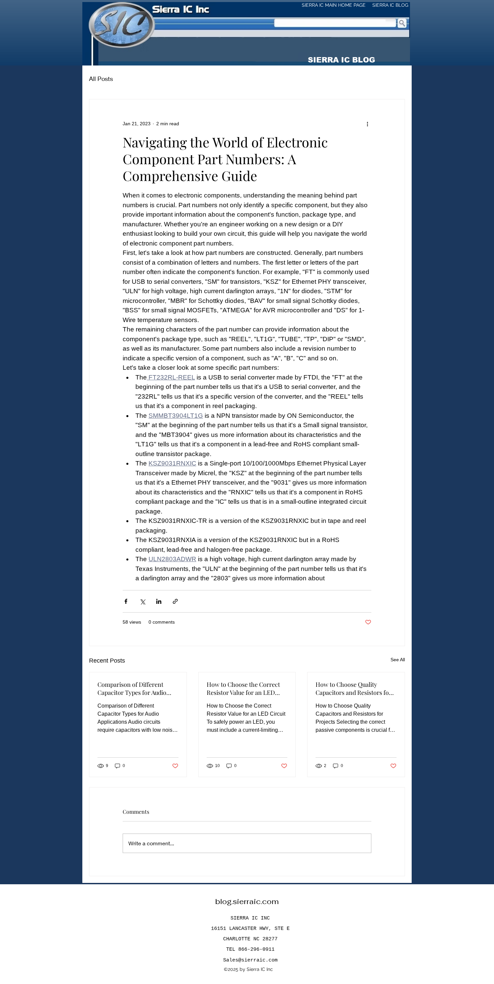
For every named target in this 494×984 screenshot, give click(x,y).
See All (397, 659)
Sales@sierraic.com (250, 960)
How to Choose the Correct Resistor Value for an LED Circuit (243, 688)
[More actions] (367, 124)
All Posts (101, 78)
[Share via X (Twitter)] (142, 601)
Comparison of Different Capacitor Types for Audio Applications (131, 688)
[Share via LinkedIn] (159, 601)
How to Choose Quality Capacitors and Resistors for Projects (354, 688)
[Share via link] (175, 601)
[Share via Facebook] (126, 601)
